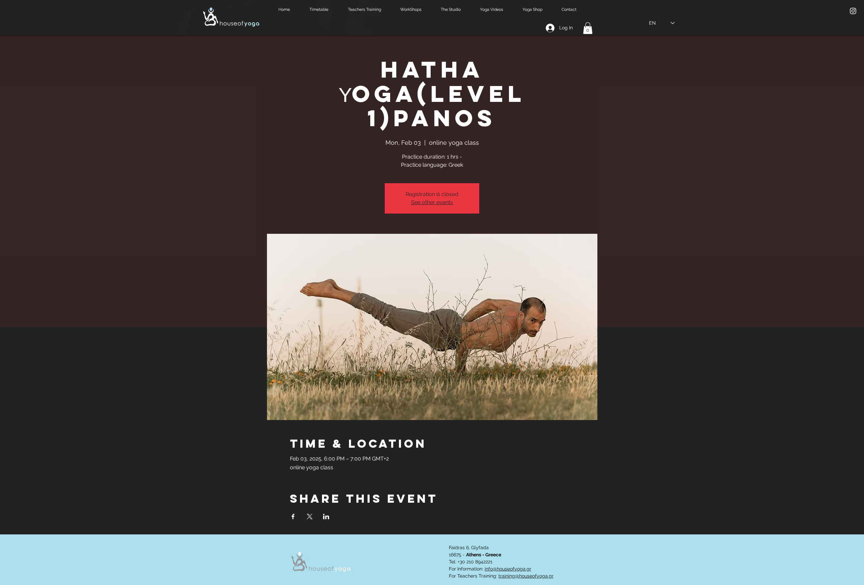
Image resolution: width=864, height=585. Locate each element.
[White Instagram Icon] (853, 11)
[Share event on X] (309, 516)
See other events (432, 202)
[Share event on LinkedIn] (326, 516)
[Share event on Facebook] (293, 516)
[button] (323, 10)
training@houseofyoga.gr (526, 576)
